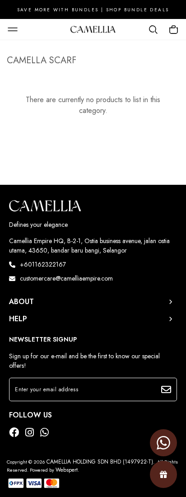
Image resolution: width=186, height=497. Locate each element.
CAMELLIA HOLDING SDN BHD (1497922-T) (99, 462)
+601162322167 (43, 264)
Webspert (67, 470)
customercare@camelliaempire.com (66, 278)
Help (18, 319)
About (21, 302)
